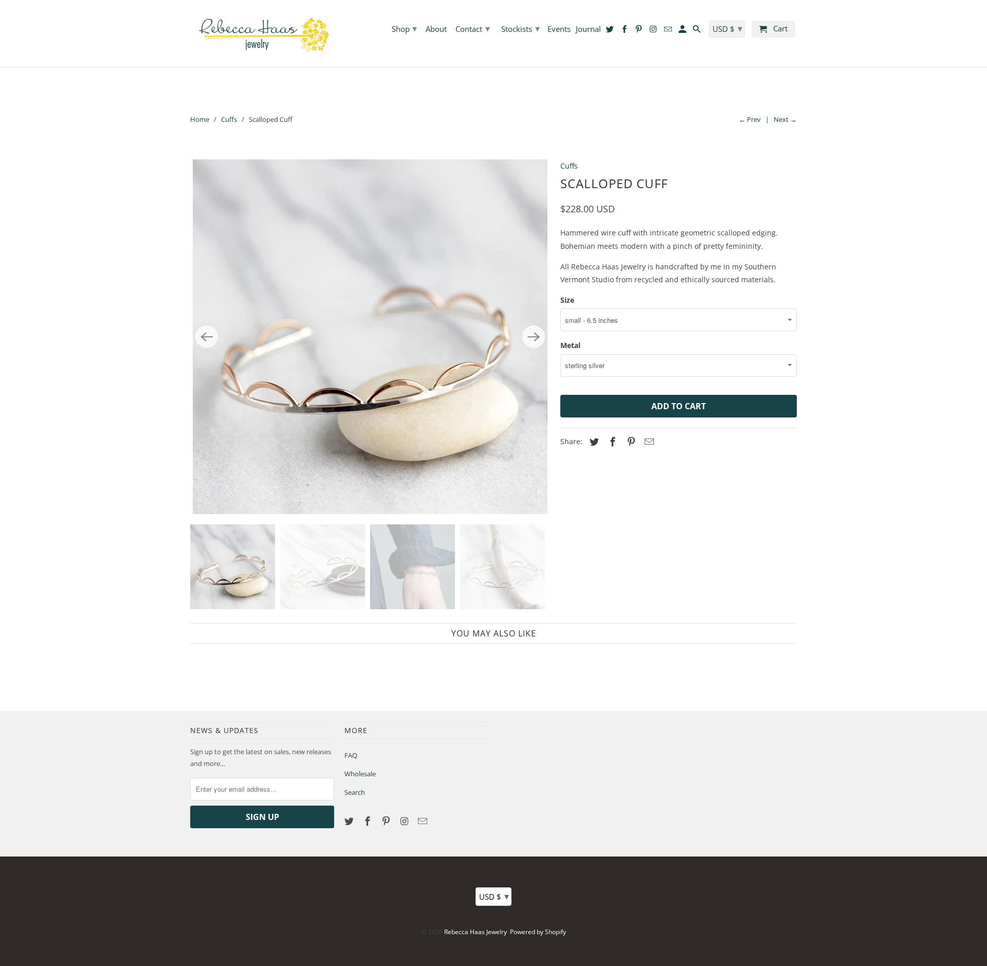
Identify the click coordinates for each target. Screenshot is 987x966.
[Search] (697, 31)
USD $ (494, 896)
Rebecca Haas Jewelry (475, 931)
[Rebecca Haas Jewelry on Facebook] (368, 821)
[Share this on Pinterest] (630, 441)
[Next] (533, 336)
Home (199, 119)
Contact (472, 28)
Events (559, 29)
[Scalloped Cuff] (370, 336)
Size (567, 300)
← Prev (750, 119)
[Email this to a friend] (647, 441)
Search (354, 792)
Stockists (520, 28)
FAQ (350, 755)
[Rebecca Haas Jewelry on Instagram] (405, 821)
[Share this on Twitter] (592, 441)
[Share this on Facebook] (611, 441)
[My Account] (683, 31)
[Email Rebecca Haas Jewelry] (423, 821)
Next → (785, 119)
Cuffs (229, 119)
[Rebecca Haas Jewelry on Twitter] (350, 821)
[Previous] (206, 336)
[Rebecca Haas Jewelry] (262, 33)
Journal (588, 29)
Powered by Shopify (538, 931)
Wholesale (360, 773)
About (436, 29)
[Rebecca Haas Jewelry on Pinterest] (387, 821)
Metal (570, 345)
